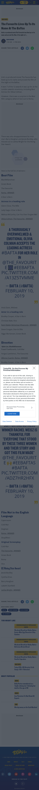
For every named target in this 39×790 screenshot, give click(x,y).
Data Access (19, 421)
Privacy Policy (32, 421)
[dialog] (19, 395)
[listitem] (19, 407)
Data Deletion (7, 421)
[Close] (35, 369)
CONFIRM (12, 414)
